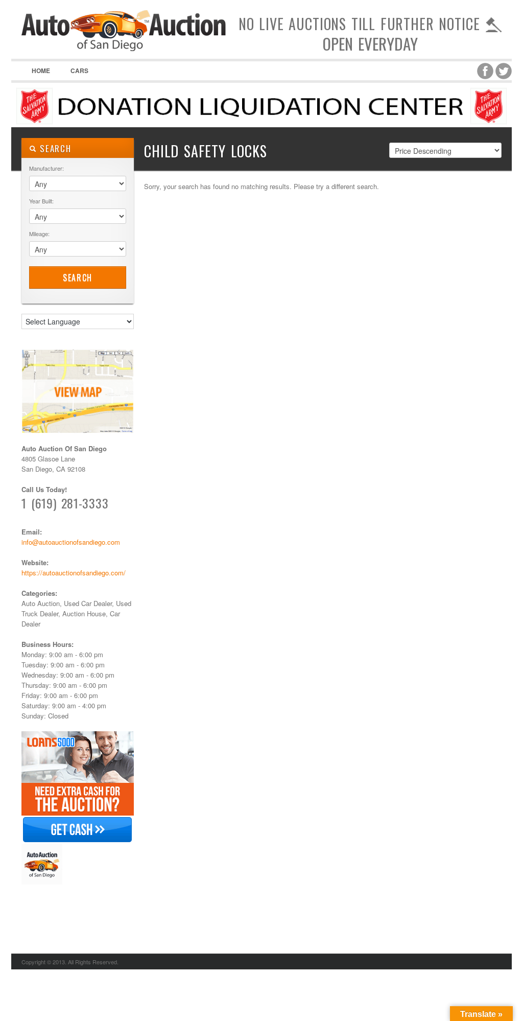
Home (41, 70)
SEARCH (54, 148)
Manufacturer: (46, 168)
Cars (79, 70)
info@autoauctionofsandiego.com (70, 542)
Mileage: (39, 233)
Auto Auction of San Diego (123, 51)
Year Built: (41, 201)
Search (77, 277)
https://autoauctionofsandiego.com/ (73, 572)
